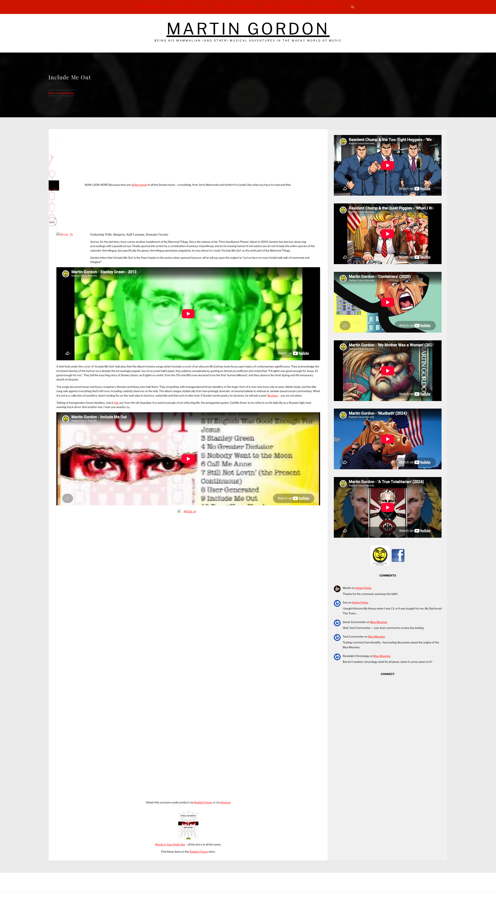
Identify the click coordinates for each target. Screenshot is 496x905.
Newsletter (245, 7)
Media (267, 7)
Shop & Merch (296, 7)
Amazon (225, 802)
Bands (200, 7)
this (116, 402)
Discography (177, 7)
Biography (149, 7)
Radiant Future (203, 802)
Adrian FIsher (363, 588)
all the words (139, 184)
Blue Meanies (378, 622)
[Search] (352, 7)
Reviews (272, 395)
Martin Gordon (248, 28)
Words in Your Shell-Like (170, 844)
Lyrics (222, 7)
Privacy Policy (329, 7)
